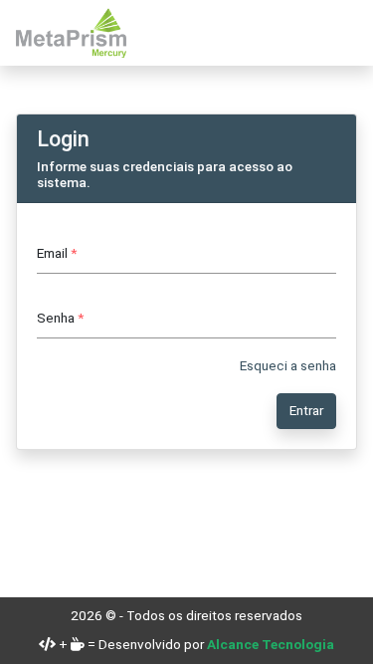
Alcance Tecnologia (270, 644)
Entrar (306, 410)
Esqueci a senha (288, 365)
